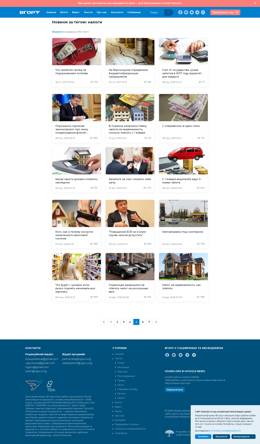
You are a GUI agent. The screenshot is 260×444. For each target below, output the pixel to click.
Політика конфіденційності (130, 428)
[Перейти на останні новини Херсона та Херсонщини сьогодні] (30, 12)
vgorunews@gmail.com (40, 363)
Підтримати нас (223, 12)
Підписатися (175, 389)
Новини (51, 12)
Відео (75, 12)
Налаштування (241, 436)
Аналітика (123, 367)
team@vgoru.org (36, 371)
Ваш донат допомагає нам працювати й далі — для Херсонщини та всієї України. (130, 3)
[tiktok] (203, 12)
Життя (121, 398)
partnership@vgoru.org (76, 359)
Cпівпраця (134, 12)
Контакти (117, 12)
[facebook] (180, 12)
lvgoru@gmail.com (37, 367)
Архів (118, 411)
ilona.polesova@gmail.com (41, 359)
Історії (121, 362)
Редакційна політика (127, 424)
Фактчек (123, 371)
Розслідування (126, 376)
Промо (122, 393)
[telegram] (197, 12)
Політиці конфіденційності (226, 430)
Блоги (64, 12)
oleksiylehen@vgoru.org (77, 363)
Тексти (88, 12)
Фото (121, 385)
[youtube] (191, 12)
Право (121, 380)
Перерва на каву (128, 389)
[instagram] (186, 12)
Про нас (102, 12)
